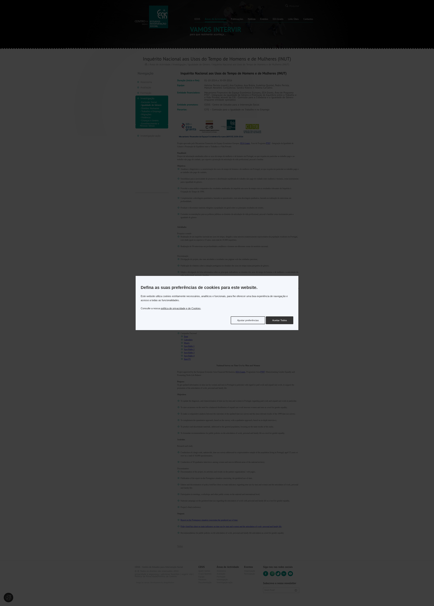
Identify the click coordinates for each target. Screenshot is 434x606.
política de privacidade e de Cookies (181, 308)
